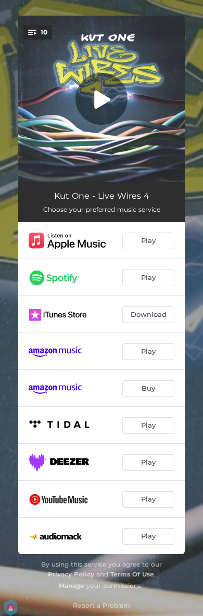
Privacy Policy (71, 574)
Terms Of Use (132, 574)
